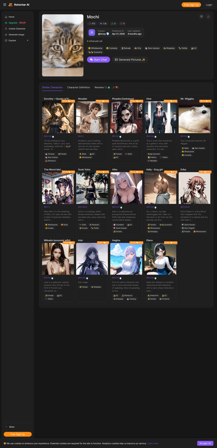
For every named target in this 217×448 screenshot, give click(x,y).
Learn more (152, 443)
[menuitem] (4, 4)
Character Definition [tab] (78, 87)
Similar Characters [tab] (52, 87)
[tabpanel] (126, 199)
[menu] (108, 4)
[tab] (107, 87)
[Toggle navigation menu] (4, 4)
